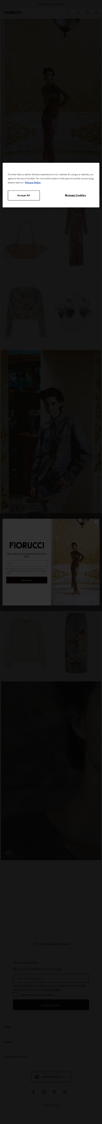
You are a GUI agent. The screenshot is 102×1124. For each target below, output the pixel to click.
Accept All (23, 195)
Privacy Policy (33, 182)
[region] (51, 185)
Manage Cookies (75, 195)
